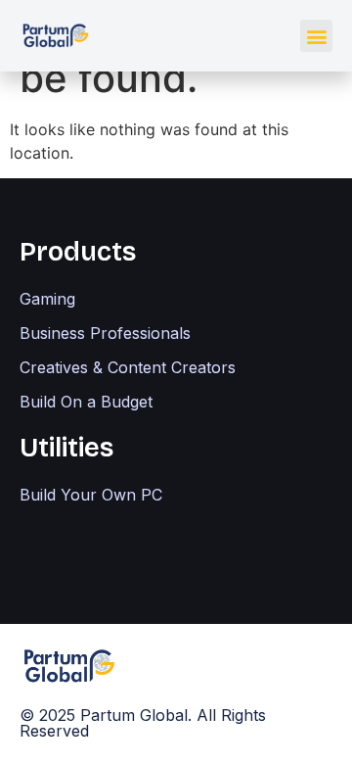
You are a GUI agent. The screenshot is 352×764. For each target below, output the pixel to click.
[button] (316, 36)
